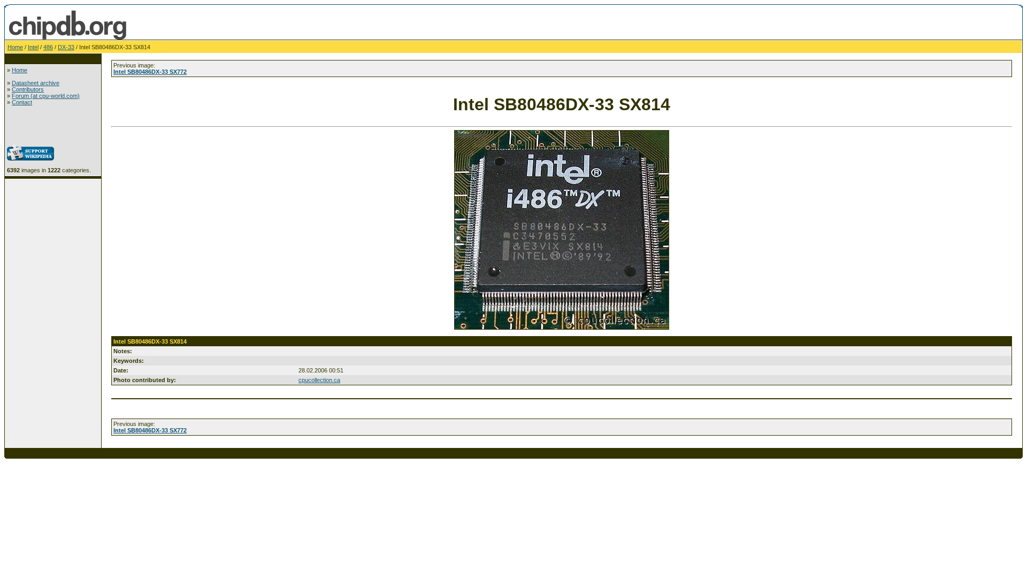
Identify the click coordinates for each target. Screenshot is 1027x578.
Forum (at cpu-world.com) (46, 96)
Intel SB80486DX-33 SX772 (150, 72)
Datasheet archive (35, 83)
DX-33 (66, 47)
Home (15, 47)
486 (48, 47)
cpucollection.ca (319, 380)
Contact (22, 102)
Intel (33, 47)
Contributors (28, 89)
